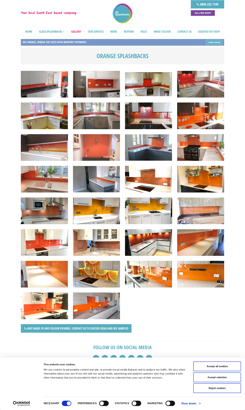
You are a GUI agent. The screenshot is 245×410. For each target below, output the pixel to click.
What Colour (162, 32)
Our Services (96, 32)
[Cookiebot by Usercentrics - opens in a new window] (21, 403)
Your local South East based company (48, 13)
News (113, 32)
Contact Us (185, 32)
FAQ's (143, 32)
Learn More (214, 42)
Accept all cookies (217, 366)
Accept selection (217, 377)
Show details (188, 403)
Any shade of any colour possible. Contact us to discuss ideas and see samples (77, 328)
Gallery (76, 32)
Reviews (129, 32)
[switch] (104, 403)
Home (28, 32)
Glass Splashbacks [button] (51, 32)
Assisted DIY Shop (209, 32)
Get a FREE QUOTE (203, 12)
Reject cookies (217, 388)
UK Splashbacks (122, 13)
